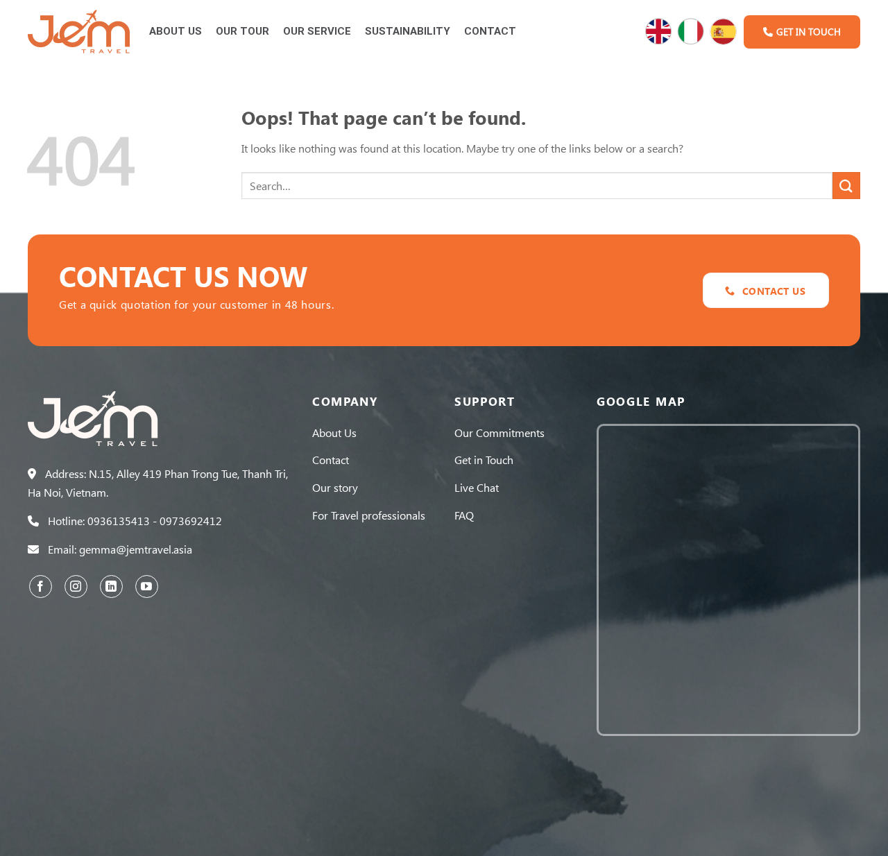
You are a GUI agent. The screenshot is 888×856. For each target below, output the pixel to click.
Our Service (317, 31)
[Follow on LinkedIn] (111, 586)
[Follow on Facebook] (40, 586)
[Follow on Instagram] (76, 586)
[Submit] (846, 185)
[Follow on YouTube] (146, 586)
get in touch (808, 31)
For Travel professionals (368, 515)
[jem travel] (80, 32)
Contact (490, 31)
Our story (335, 487)
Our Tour (242, 31)
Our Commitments (499, 432)
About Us (175, 31)
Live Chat (476, 487)
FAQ (464, 515)
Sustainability (407, 31)
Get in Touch (483, 459)
